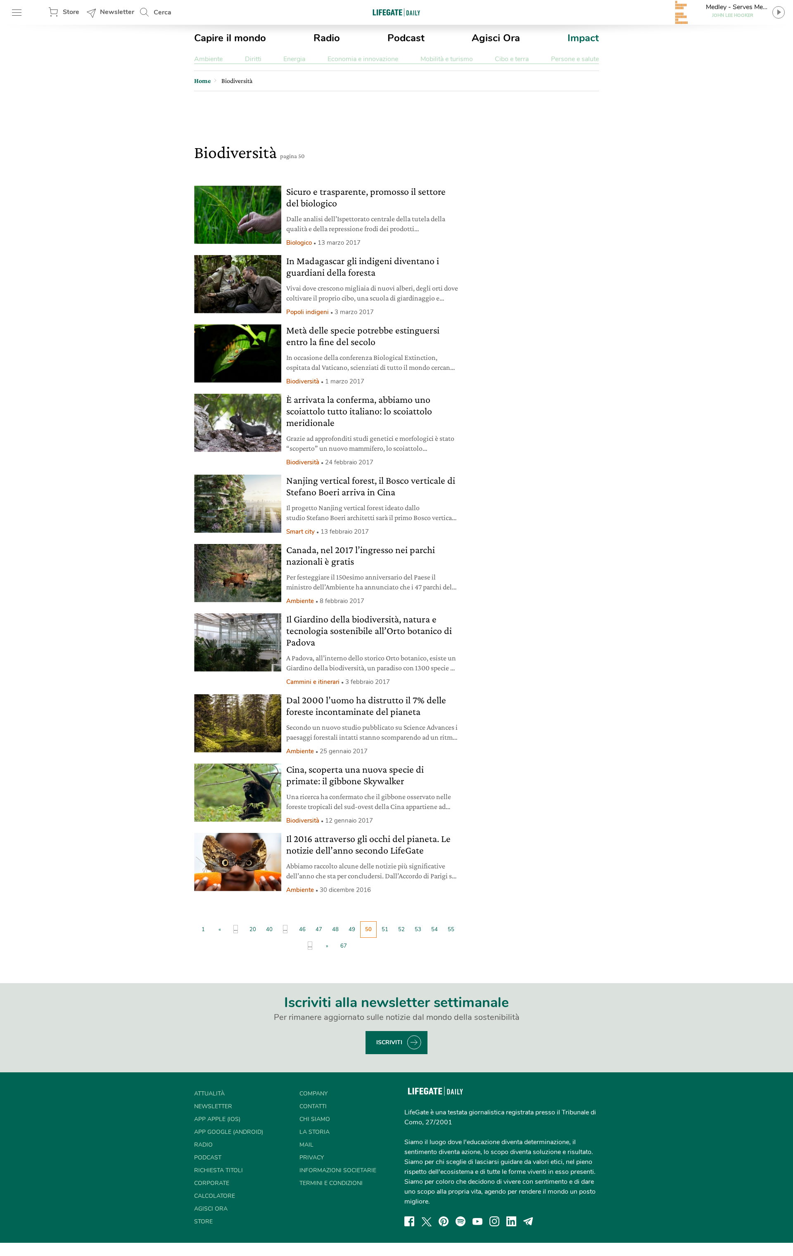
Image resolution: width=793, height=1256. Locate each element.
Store (71, 12)
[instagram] (494, 1221)
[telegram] (528, 1221)
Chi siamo (314, 1119)
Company (313, 1094)
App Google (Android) (228, 1132)
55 (451, 929)
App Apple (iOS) (217, 1119)
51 (385, 929)
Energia (294, 59)
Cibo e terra (512, 59)
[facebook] (409, 1221)
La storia (314, 1132)
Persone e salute (575, 59)
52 (401, 929)
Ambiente (208, 59)
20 (252, 929)
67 (343, 946)
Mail (306, 1145)
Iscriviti (389, 1042)
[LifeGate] (396, 12)
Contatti (313, 1106)
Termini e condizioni (331, 1183)
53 (418, 929)
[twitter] (427, 1221)
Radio (326, 38)
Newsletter (117, 12)
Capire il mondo (230, 38)
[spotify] (460, 1221)
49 (352, 929)
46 (302, 929)
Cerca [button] (162, 12)
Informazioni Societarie (337, 1170)
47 (319, 929)
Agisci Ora (496, 38)
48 (335, 929)
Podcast (406, 38)
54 (434, 929)
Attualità (209, 1094)
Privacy (311, 1157)
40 (269, 929)
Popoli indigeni (307, 312)
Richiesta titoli (218, 1170)
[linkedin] (511, 1221)
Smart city (300, 531)
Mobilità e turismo (446, 59)
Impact (583, 38)
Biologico (299, 243)
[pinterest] (444, 1221)
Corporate (211, 1183)
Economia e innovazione (363, 59)
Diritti (253, 59)
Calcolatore (214, 1196)
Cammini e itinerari (313, 682)
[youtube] (477, 1221)
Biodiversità (302, 381)
